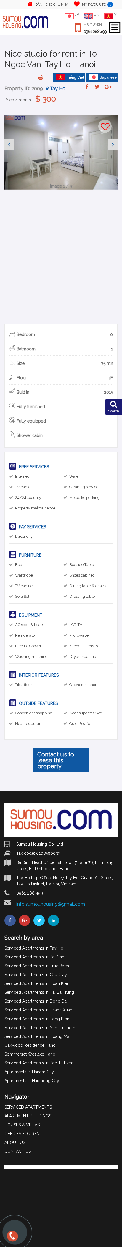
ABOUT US (14, 1142)
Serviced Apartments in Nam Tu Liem (39, 1027)
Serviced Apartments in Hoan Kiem (37, 983)
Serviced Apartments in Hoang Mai (37, 1036)
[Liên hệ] (11, 1238)
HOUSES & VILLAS (22, 1124)
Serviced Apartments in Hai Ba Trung (39, 992)
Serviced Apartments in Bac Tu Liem (38, 1063)
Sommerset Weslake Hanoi (30, 1054)
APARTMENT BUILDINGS (27, 1116)
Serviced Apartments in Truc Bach (36, 965)
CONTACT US (17, 1151)
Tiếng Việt (75, 77)
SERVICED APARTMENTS (28, 1107)
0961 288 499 (95, 31)
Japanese (108, 77)
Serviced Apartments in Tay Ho (33, 948)
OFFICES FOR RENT (23, 1133)
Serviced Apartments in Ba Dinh (34, 957)
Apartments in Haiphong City (31, 1080)
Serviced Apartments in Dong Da (35, 1001)
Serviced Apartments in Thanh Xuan (38, 1010)
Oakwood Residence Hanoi (30, 1045)
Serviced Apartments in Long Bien (36, 1018)
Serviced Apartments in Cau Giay (35, 974)
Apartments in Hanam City (29, 1071)
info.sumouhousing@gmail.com (50, 904)
